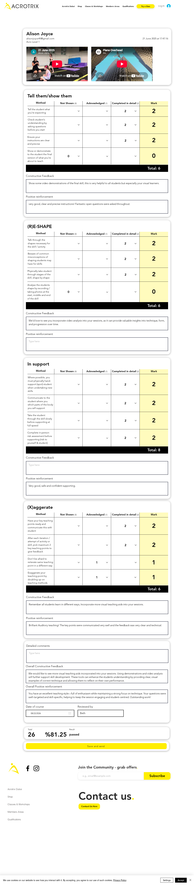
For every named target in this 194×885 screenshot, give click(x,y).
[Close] (190, 880)
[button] (94, 6)
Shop (10, 796)
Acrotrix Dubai (15, 789)
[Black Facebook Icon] (28, 768)
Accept (181, 880)
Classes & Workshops (19, 804)
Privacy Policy (119, 880)
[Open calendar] (70, 713)
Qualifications (14, 819)
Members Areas (16, 811)
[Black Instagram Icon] (36, 768)
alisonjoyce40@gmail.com (40, 38)
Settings (167, 880)
